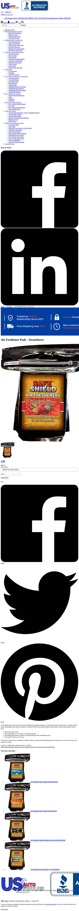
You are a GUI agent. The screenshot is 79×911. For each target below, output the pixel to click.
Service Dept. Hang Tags (16, 137)
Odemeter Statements (14, 62)
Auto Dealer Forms (14, 42)
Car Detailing (8, 69)
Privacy (22, 885)
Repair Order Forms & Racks (17, 133)
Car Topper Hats (13, 125)
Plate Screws (12, 121)
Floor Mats (11, 126)
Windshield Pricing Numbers (17, 90)
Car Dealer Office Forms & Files (14, 40)
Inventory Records (14, 47)
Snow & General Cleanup (16, 142)
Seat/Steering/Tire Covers (16, 135)
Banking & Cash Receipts (16, 49)
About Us (23, 878)
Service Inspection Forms (16, 138)
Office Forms (12, 64)
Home (3, 306)
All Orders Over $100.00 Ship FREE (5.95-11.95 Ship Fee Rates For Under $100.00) (38, 18)
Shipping (23, 883)
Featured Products (9, 144)
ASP (3, 461)
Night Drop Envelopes (15, 130)
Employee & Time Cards (16, 45)
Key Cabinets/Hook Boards (16, 104)
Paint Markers (12, 83)
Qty (2, 474)
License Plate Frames (14, 114)
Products (9, 306)
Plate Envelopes (13, 119)
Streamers (11, 100)
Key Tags (11, 106)
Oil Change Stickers (14, 132)
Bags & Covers (13, 35)
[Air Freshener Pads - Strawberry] (7, 457)
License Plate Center (10, 111)
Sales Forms (12, 66)
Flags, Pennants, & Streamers (13, 94)
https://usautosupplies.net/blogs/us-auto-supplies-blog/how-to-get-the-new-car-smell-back (28, 747)
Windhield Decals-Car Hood (17, 87)
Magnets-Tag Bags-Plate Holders (18, 118)
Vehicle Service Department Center (14, 123)
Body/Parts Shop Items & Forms (13, 31)
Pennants (11, 99)
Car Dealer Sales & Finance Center (14, 52)
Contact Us (23, 880)
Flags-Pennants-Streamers (16, 95)
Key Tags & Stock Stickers (16, 107)
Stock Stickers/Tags (14, 109)
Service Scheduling (14, 140)
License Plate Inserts (14, 116)
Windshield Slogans (14, 92)
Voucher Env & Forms (15, 68)
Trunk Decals (12, 85)
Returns (22, 882)
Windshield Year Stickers (16, 88)
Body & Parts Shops (14, 33)
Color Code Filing (14, 43)
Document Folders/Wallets (16, 59)
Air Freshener (12, 71)
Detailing (11, 73)
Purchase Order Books (15, 50)
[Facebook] (39, 227)
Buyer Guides (12, 55)
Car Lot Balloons (13, 80)
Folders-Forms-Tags (14, 36)
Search (23, 25)
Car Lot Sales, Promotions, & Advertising (16, 76)
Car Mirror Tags (13, 81)
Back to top (4, 909)
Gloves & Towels (13, 38)
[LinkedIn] (39, 305)
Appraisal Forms (13, 54)
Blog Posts (23, 887)
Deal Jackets (12, 57)
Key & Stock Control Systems (13, 102)
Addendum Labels (10, 30)
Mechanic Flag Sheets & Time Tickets (20, 128)
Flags (10, 97)
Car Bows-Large (13, 78)
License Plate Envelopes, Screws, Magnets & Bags (24, 113)
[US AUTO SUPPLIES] (25, 6)
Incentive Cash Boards (15, 61)
